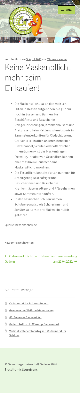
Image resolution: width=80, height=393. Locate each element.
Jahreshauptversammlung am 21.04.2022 (58, 258)
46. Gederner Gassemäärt (25, 317)
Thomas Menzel (57, 59)
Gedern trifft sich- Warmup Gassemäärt (34, 324)
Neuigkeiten (26, 242)
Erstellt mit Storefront (21, 369)
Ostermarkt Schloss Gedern (21, 258)
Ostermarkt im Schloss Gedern (28, 303)
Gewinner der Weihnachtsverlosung (31, 310)
